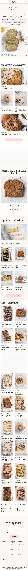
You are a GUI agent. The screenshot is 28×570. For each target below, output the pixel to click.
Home (10, 7)
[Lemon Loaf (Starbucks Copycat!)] (14, 239)
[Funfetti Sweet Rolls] (14, 84)
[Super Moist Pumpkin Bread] (21, 261)
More (4, 542)
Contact (5, 547)
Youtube (20, 549)
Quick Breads (5, 263)
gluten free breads (17, 21)
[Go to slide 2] (12, 209)
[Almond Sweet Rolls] (7, 434)
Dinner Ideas (18, 108)
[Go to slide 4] (17, 209)
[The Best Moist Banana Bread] (7, 411)
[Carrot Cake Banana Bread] (14, 189)
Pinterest (20, 552)
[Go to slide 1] (10, 209)
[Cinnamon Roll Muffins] (21, 501)
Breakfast (4, 86)
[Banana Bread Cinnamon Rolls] (21, 411)
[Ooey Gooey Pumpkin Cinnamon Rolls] (21, 343)
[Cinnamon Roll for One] (7, 106)
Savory (11, 554)
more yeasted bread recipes (14, 139)
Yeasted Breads (19, 345)
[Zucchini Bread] (21, 285)
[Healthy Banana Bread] (7, 343)
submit (14, 536)
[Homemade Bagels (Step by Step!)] (14, 130)
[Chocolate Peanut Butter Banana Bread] (7, 261)
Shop (4, 549)
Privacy (4, 552)
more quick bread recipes (14, 295)
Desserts (12, 549)
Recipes (12, 542)
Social (20, 542)
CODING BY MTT (20, 568)
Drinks (11, 552)
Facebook (20, 554)
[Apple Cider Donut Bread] (7, 478)
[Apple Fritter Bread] (7, 285)
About (4, 544)
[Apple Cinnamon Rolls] (7, 388)
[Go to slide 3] (15, 209)
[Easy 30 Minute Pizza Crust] (21, 106)
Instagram (21, 544)
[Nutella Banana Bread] (7, 501)
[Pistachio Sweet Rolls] (21, 478)
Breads (17, 263)
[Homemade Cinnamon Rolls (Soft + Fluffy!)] (7, 455)
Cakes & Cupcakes (6, 241)
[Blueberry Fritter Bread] (7, 320)
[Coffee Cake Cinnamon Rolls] (21, 388)
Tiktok (19, 547)
